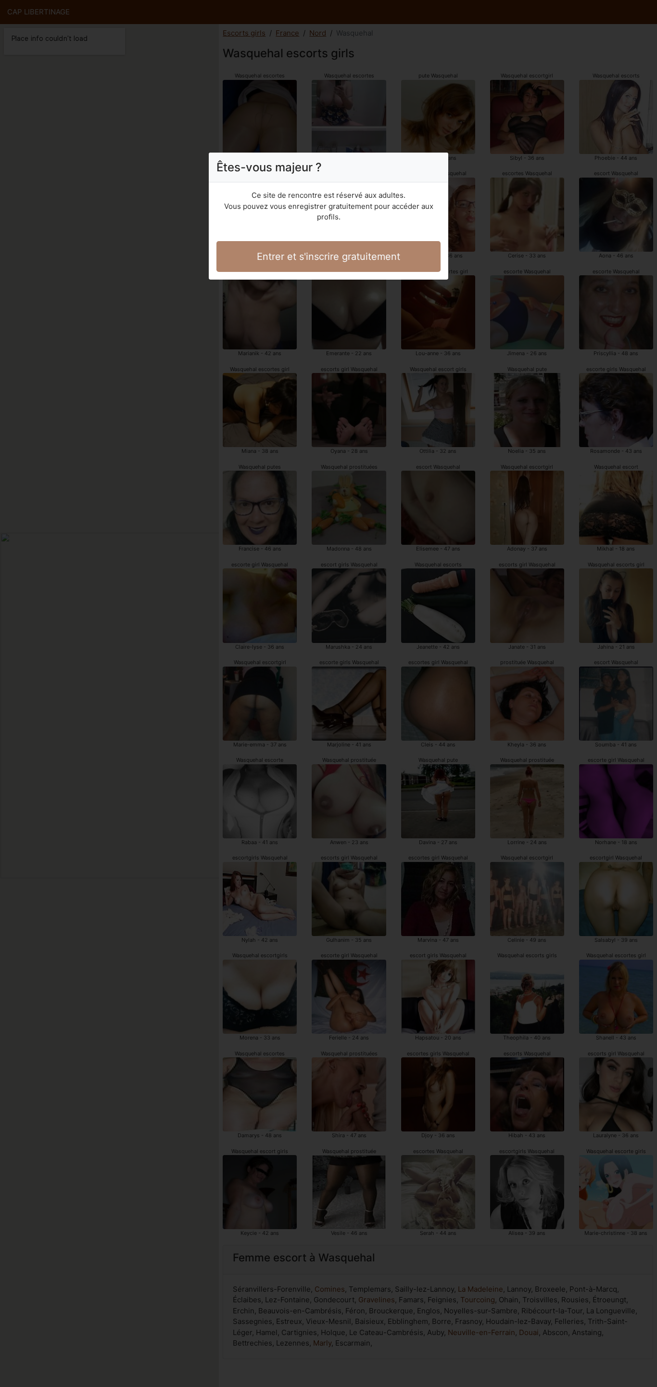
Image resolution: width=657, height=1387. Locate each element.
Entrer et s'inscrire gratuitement (328, 256)
